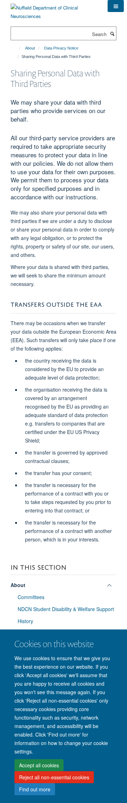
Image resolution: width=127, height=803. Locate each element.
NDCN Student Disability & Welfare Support (66, 608)
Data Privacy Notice (61, 48)
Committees (31, 596)
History (25, 621)
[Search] (112, 33)
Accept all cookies (39, 765)
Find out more (34, 789)
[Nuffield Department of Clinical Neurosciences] (54, 9)
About (30, 48)
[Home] (17, 48)
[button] (116, 6)
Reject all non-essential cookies (54, 777)
